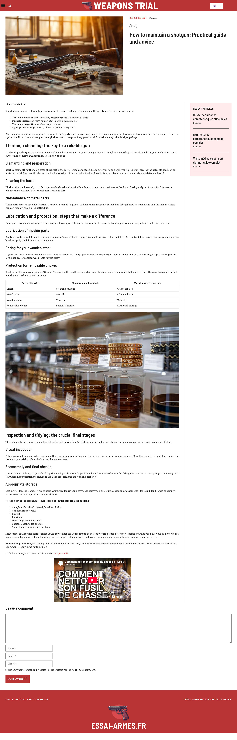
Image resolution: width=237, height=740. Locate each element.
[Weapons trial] (87, 5)
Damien (153, 18)
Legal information (196, 699)
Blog (133, 26)
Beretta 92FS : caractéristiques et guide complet (208, 138)
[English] (215, 6)
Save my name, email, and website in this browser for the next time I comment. (52, 669)
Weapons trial (126, 5)
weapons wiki (61, 553)
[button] (9, 5)
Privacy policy (221, 699)
